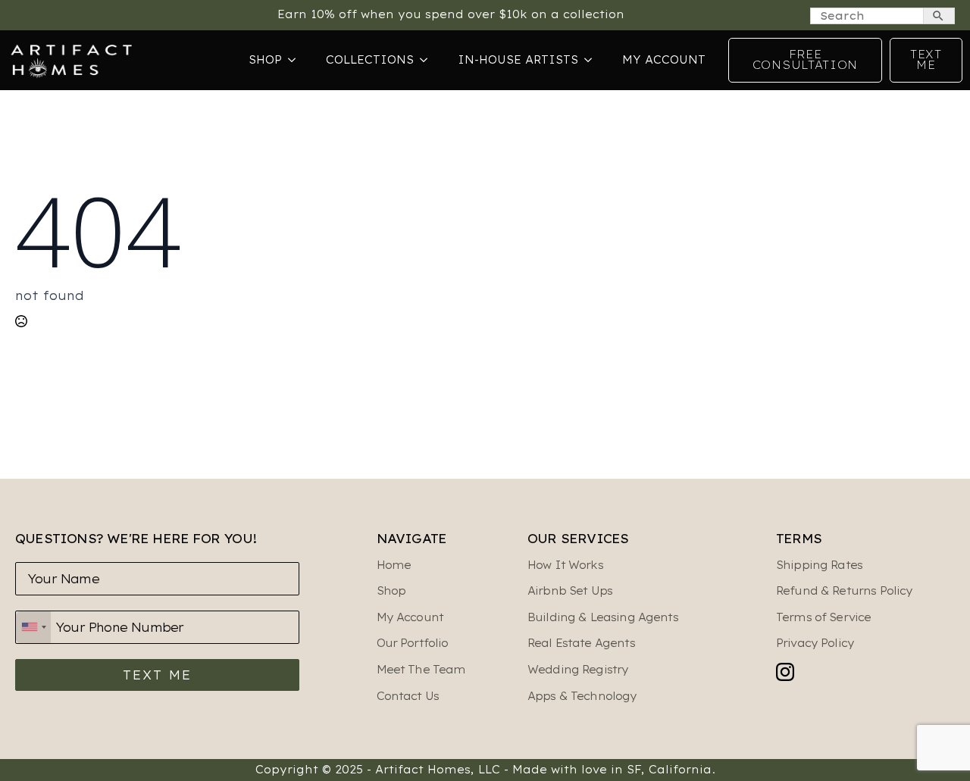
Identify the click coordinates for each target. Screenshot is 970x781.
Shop (265, 60)
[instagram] (785, 672)
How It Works (565, 565)
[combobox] (33, 627)
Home (394, 565)
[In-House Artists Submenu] (592, 59)
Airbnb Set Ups (569, 591)
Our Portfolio (413, 643)
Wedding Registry (577, 669)
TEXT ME (157, 675)
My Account (664, 60)
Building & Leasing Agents (602, 617)
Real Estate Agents (581, 643)
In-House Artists (518, 60)
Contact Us (408, 696)
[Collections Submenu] (428, 59)
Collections (370, 60)
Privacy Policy (815, 643)
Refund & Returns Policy (844, 591)
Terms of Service (823, 617)
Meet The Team (421, 669)
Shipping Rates (819, 565)
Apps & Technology (582, 696)
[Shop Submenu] (296, 59)
